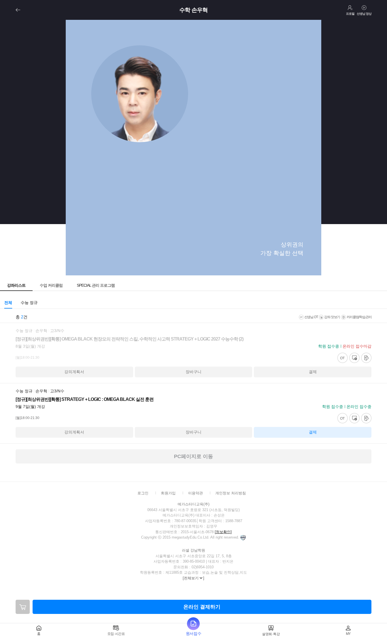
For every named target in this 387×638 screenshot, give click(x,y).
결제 (313, 371)
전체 (8, 302)
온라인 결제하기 (201, 607)
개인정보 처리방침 (230, 493)
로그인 (142, 493)
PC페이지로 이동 (193, 456)
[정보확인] (223, 532)
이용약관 (195, 493)
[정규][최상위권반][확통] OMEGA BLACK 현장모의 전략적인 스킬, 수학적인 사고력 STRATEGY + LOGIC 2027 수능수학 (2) (129, 339)
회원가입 (168, 493)
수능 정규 (29, 302)
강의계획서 (74, 371)
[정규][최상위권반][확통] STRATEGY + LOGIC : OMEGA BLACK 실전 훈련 (85, 399)
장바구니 (193, 371)
